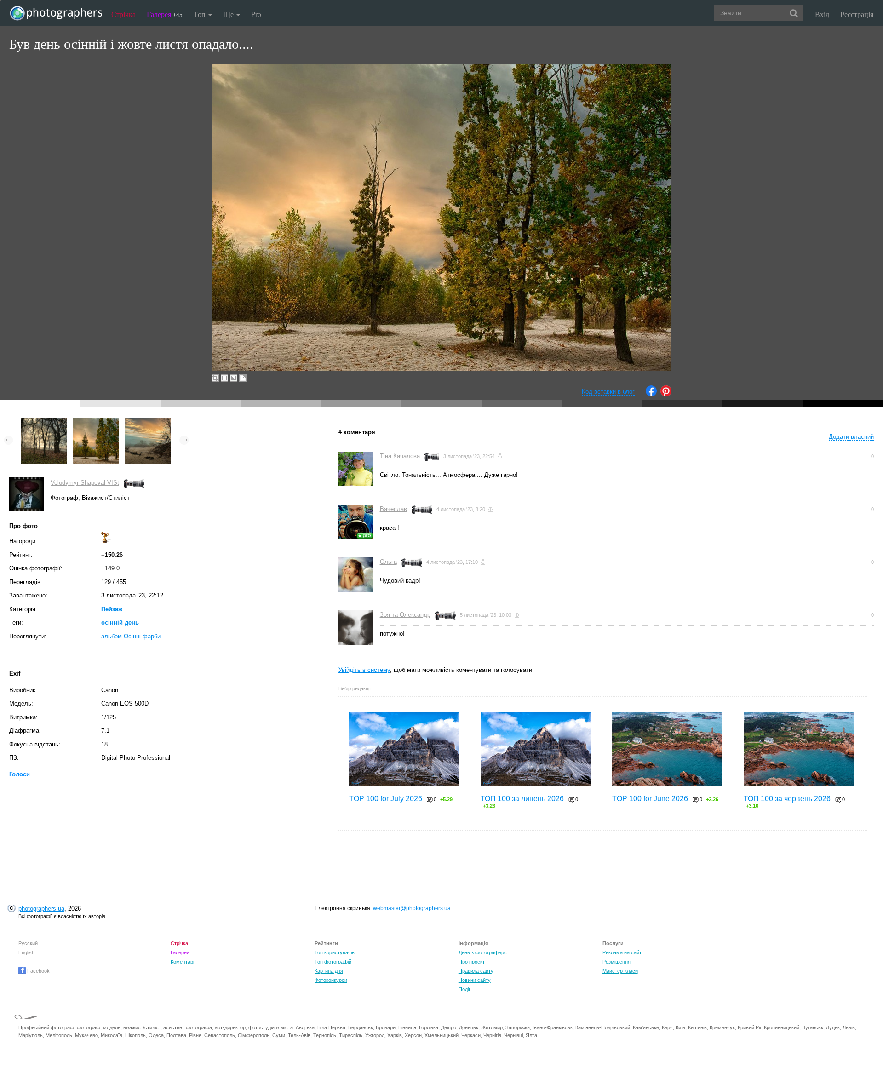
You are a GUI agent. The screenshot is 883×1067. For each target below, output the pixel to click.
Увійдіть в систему (364, 669)
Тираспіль (350, 1035)
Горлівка (428, 1027)
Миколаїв (111, 1035)
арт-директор (230, 1027)
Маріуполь (30, 1035)
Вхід (822, 14)
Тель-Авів (299, 1035)
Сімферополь (253, 1035)
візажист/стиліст (142, 1027)
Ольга (388, 561)
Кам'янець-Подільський (602, 1027)
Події (464, 989)
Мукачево (86, 1035)
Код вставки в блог (608, 391)
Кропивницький (781, 1027)
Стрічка (123, 14)
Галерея (165, 14)
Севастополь (219, 1035)
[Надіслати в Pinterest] (665, 394)
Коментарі (182, 961)
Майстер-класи (620, 971)
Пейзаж (111, 609)
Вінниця (407, 1027)
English (26, 952)
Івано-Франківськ (553, 1027)
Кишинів (697, 1027)
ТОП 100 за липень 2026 (522, 799)
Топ (200, 14)
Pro (256, 14)
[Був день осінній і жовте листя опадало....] (96, 422)
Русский (28, 943)
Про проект (472, 961)
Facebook (38, 971)
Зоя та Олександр (405, 614)
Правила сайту (476, 971)
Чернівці (513, 1035)
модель (111, 1027)
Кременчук (722, 1027)
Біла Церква (331, 1027)
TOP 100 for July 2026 (385, 799)
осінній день (120, 622)
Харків (394, 1035)
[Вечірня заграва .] (148, 422)
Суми (278, 1035)
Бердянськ (360, 1027)
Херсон (413, 1035)
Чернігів (492, 1035)
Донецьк (468, 1027)
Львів (849, 1027)
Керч (667, 1027)
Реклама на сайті (622, 952)
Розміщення (616, 961)
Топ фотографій (333, 961)
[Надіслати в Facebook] (651, 394)
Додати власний (851, 436)
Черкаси (471, 1035)
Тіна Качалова (400, 456)
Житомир (492, 1027)
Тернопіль (324, 1035)
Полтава (176, 1035)
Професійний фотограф (46, 1027)
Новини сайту (475, 980)
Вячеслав (393, 508)
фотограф (88, 1027)
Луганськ (812, 1027)
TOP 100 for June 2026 (650, 799)
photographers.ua (41, 908)
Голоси (19, 774)
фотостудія (261, 1027)
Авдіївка (305, 1027)
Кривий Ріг (749, 1027)
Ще (229, 14)
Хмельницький (441, 1035)
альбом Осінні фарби (131, 636)
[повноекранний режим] (243, 378)
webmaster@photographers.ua (412, 908)
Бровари (386, 1027)
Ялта (531, 1035)
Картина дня (329, 971)
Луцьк (833, 1027)
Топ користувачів (335, 952)
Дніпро (448, 1027)
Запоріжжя (517, 1027)
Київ (680, 1027)
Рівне (195, 1035)
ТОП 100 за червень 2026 (787, 799)
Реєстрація (856, 14)
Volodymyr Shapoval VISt (85, 482)
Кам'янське (646, 1027)
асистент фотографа (187, 1027)
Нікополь (135, 1035)
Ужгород (374, 1035)
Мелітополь (59, 1035)
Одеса (156, 1035)
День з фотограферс (483, 952)
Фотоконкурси (331, 980)
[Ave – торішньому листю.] (44, 422)
